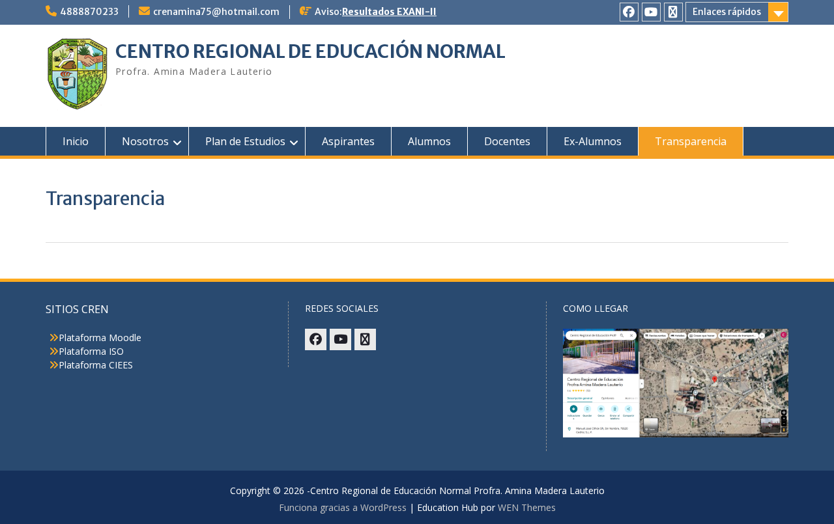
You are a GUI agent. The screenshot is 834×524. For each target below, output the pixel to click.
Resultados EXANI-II (389, 12)
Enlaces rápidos (727, 12)
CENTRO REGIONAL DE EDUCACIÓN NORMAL (310, 51)
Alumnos (429, 141)
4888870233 (89, 12)
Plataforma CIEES (96, 365)
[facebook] (629, 12)
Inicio (76, 141)
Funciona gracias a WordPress (343, 507)
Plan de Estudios (245, 141)
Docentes (507, 141)
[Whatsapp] (673, 12)
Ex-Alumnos (593, 141)
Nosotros (145, 141)
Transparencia (690, 141)
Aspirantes (348, 141)
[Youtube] (651, 12)
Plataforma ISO (91, 351)
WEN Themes (527, 507)
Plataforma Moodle (100, 337)
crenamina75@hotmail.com (216, 12)
